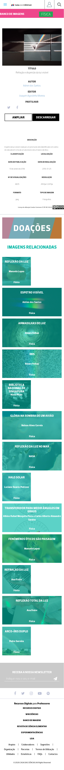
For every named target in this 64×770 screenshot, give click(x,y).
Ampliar (18, 117)
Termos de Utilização (46, 749)
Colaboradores (29, 745)
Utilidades (12, 754)
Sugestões (46, 745)
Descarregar (46, 117)
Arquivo (13, 745)
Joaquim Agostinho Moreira (32, 95)
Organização (11, 749)
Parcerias (27, 749)
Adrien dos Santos (32, 85)
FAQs (42, 754)
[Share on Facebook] (17, 108)
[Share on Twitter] (8, 108)
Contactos (53, 754)
